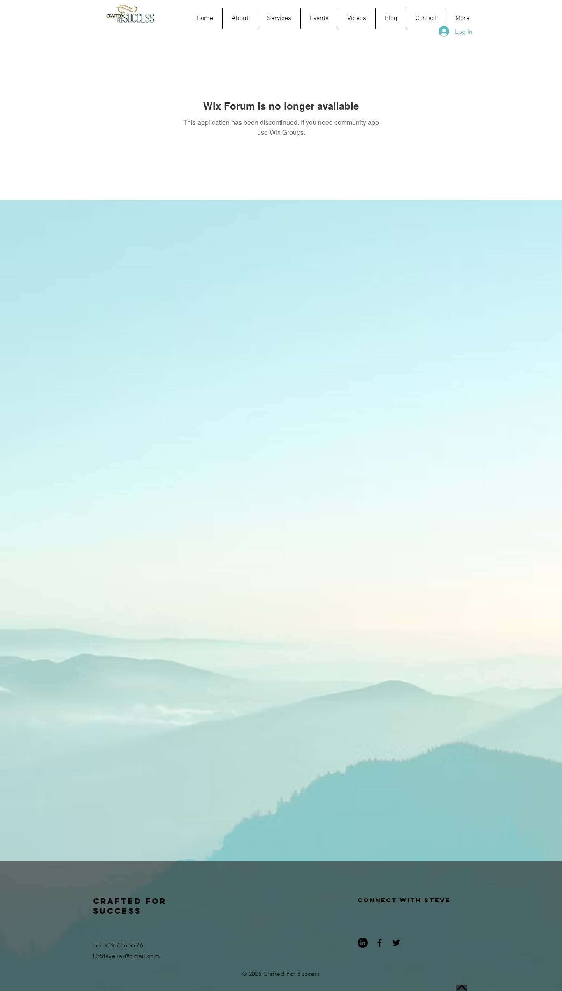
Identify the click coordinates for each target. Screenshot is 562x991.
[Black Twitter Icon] (396, 943)
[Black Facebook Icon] (379, 943)
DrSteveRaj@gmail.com (126, 956)
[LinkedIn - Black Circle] (363, 943)
